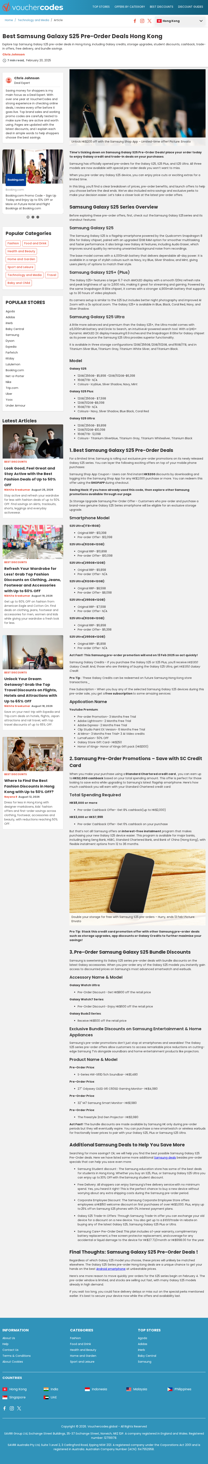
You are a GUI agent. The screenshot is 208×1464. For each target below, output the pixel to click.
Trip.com (12, 388)
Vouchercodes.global (102, 1426)
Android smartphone (111, 1269)
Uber (9, 394)
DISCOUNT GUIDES (190, 7)
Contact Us (10, 1350)
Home (9, 20)
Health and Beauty (21, 251)
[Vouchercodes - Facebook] (135, 22)
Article (58, 20)
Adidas (10, 317)
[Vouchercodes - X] (149, 22)
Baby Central (15, 329)
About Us (8, 1338)
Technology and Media (33, 20)
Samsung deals (165, 1158)
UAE (54, 1397)
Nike (8, 382)
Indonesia (99, 1389)
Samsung (12, 335)
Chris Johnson (13, 54)
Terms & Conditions (16, 1356)
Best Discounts (15, 461)
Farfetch (12, 353)
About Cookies (12, 1362)
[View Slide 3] (37, 217)
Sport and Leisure (20, 267)
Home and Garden (21, 259)
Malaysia (140, 1389)
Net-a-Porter (15, 376)
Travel (51, 275)
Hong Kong (171, 21)
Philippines (182, 1389)
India (54, 1389)
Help (5, 1344)
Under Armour (15, 406)
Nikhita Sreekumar (17, 489)
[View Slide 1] (28, 217)
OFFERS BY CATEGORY (130, 7)
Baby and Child (19, 283)
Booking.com (15, 370)
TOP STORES (101, 7)
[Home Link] (32, 7)
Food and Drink (35, 243)
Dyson (10, 341)
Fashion (13, 243)
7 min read (15, 60)
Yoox (9, 400)
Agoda (10, 311)
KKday (10, 358)
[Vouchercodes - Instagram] (142, 22)
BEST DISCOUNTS (161, 7)
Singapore (17, 1397)
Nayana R (10, 797)
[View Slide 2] (33, 217)
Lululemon (13, 364)
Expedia (11, 347)
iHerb (9, 323)
